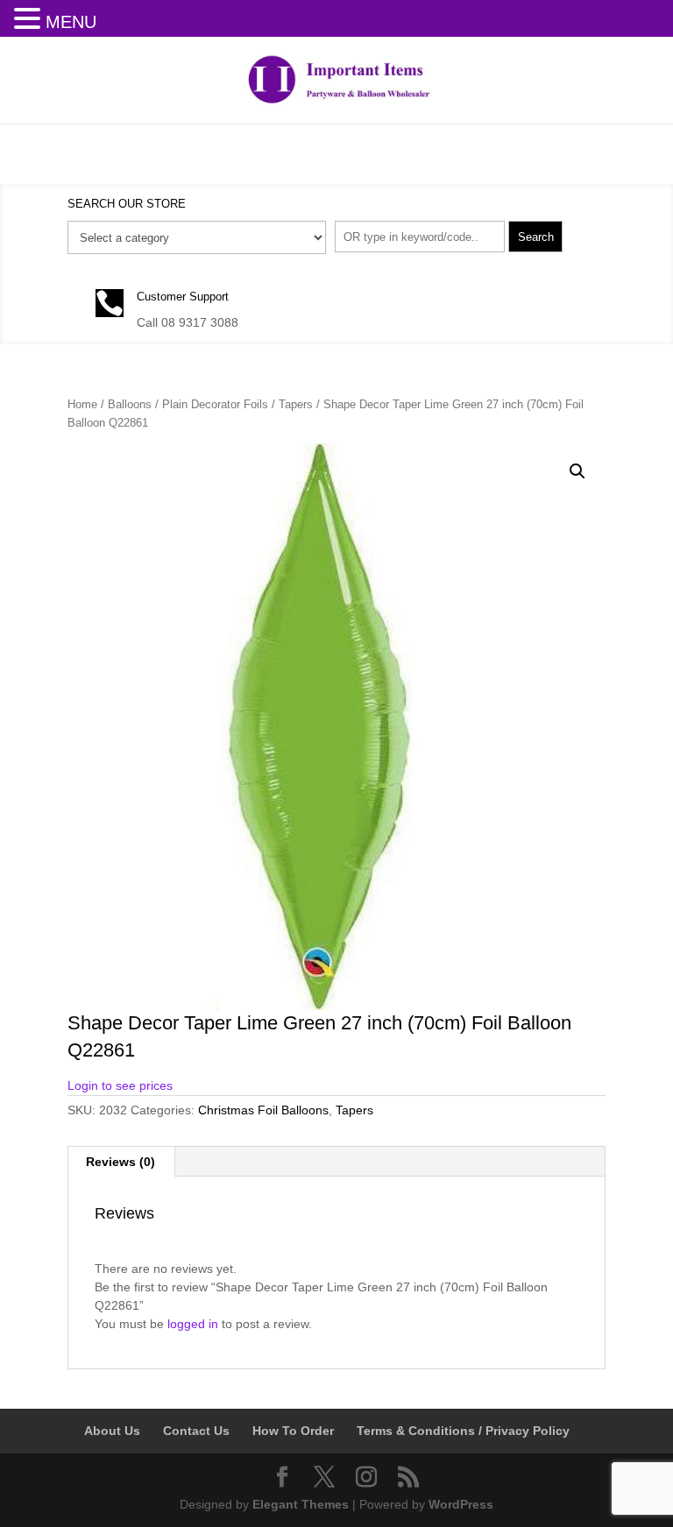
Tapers (296, 404)
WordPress (461, 1504)
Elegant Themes (300, 1504)
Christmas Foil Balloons (263, 1110)
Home (82, 404)
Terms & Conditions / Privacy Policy (463, 1431)
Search (536, 237)
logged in (192, 1324)
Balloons (130, 404)
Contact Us (196, 1431)
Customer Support (183, 296)
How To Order (293, 1431)
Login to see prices (120, 1085)
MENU (71, 22)
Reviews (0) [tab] (120, 1162)
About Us (112, 1431)
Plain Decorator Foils (215, 404)
